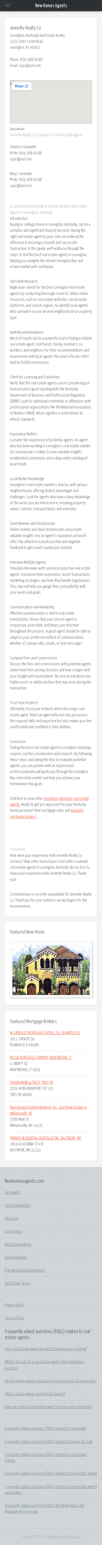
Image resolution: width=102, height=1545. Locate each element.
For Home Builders (18, 1206)
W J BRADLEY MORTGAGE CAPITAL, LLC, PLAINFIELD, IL (45, 1033)
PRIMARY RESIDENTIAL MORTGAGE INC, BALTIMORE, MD (45, 1138)
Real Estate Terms (17, 1283)
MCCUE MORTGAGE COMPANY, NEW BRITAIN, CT (41, 1058)
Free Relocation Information (25, 1270)
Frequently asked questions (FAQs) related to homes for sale (49, 1442)
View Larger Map (17, 128)
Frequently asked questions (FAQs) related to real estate (45, 1429)
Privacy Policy (14, 1305)
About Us (11, 1219)
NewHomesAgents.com (64, 1537)
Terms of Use (14, 1318)
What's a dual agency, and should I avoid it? (35, 1394)
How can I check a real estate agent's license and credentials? (48, 1407)
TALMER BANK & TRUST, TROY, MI (31, 1083)
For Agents (13, 1193)
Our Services (14, 1231)
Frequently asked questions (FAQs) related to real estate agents (51, 1474)
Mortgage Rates (16, 1258)
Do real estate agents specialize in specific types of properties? (51, 1381)
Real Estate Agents (18, 1245)
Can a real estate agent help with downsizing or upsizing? (46, 1349)
